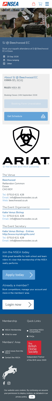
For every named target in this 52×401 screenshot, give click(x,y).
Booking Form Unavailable (26, 103)
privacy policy (21, 396)
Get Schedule (14, 116)
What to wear (11, 334)
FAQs (31, 336)
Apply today (15, 274)
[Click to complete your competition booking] (40, 4)
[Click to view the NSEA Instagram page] (9, 383)
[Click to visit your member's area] (33, 4)
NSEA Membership (13, 330)
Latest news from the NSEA (14, 352)
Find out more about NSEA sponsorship (22, 166)
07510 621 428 (15, 194)
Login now (13, 304)
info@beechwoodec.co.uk (23, 197)
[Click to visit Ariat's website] (26, 145)
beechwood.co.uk (18, 200)
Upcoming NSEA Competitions (36, 331)
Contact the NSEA (12, 357)
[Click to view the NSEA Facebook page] (3, 383)
